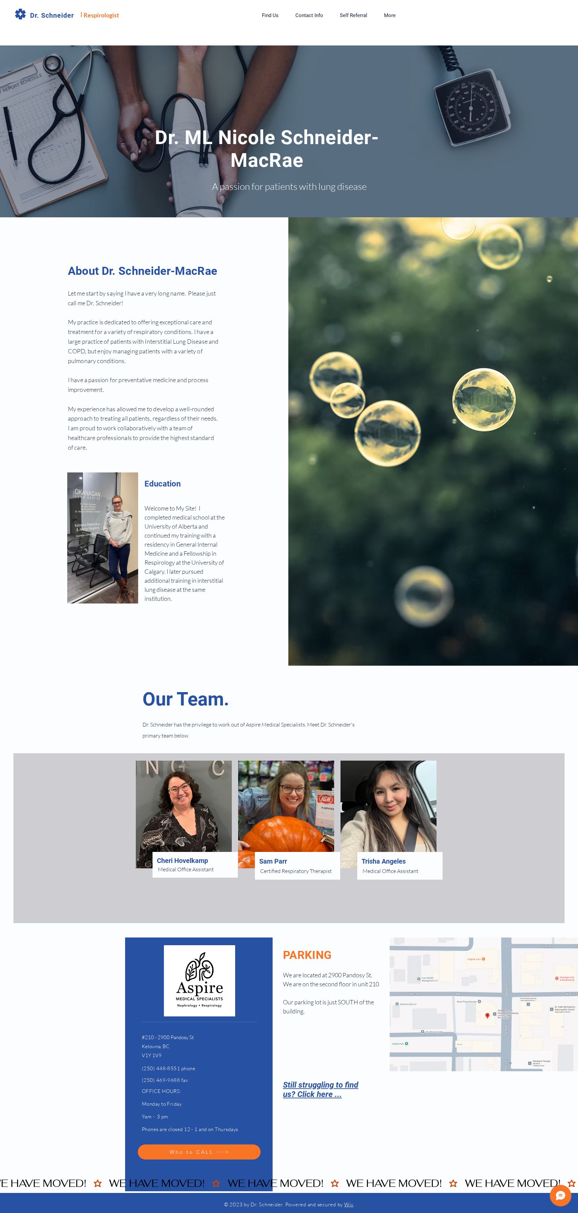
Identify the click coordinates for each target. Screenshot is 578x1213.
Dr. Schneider (52, 15)
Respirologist (101, 15)
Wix (349, 1204)
